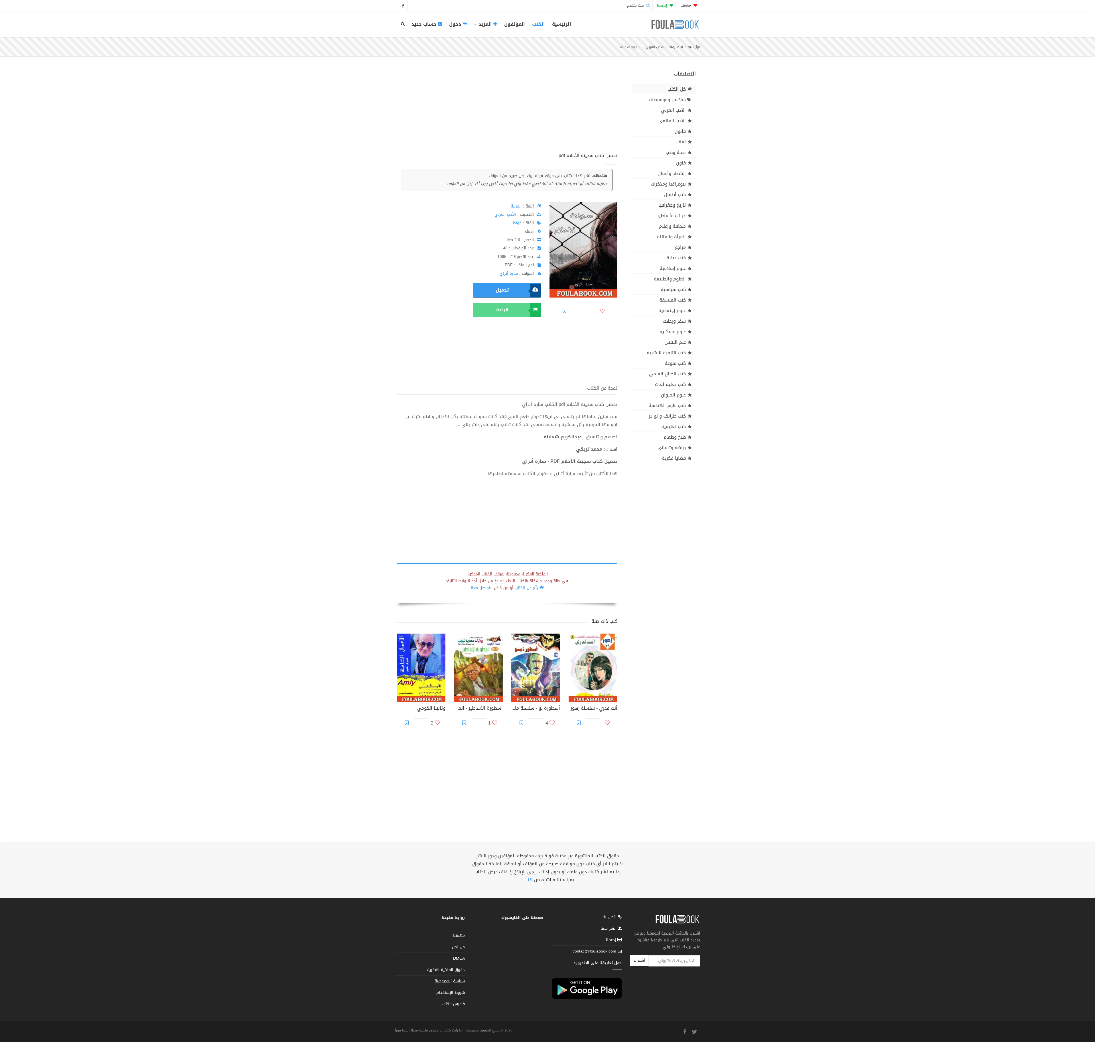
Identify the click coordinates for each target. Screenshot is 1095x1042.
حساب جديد (424, 24)
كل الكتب (677, 89)
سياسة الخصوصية (450, 981)
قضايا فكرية (674, 458)
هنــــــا (527, 879)
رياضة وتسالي (672, 447)
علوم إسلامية (673, 268)
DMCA (459, 958)
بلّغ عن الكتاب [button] (526, 588)
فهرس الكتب (453, 1004)
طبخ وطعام (675, 437)
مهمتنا (686, 5)
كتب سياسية (673, 289)
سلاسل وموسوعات (667, 99)
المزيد (485, 24)
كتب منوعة (675, 363)
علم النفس (675, 342)
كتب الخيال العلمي (667, 373)
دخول (456, 24)
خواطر (516, 223)
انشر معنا (609, 928)
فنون (681, 162)
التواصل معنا (481, 588)
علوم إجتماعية (672, 310)
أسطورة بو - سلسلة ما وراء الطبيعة (535, 709)
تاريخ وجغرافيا (672, 205)
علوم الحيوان (673, 394)
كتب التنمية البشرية (666, 352)
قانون (680, 131)
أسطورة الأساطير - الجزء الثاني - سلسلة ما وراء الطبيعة (478, 709)
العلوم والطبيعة (670, 278)
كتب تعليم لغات (670, 384)
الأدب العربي (654, 47)
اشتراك (639, 960)
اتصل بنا (610, 917)
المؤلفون (514, 24)
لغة (682, 141)
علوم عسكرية (673, 331)
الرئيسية (561, 24)
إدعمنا (611, 940)
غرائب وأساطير (671, 215)
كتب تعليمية (673, 426)
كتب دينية (676, 257)
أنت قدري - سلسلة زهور (594, 709)
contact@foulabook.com (594, 951)
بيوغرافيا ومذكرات (668, 184)
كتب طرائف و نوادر (667, 416)
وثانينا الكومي (431, 709)
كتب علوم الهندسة (667, 405)
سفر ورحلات (674, 321)
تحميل (502, 290)
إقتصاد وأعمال (672, 173)
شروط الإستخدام (450, 992)
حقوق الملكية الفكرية (446, 970)
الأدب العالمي (672, 120)
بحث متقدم (636, 5)
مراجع (680, 247)
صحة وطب (676, 152)
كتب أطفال (675, 194)
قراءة (502, 309)
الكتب (538, 24)
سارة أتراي (509, 273)
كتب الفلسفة (672, 300)
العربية (516, 206)
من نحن (458, 947)
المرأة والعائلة (671, 236)
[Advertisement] (507, 111)
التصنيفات (675, 47)
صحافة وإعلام (672, 226)
